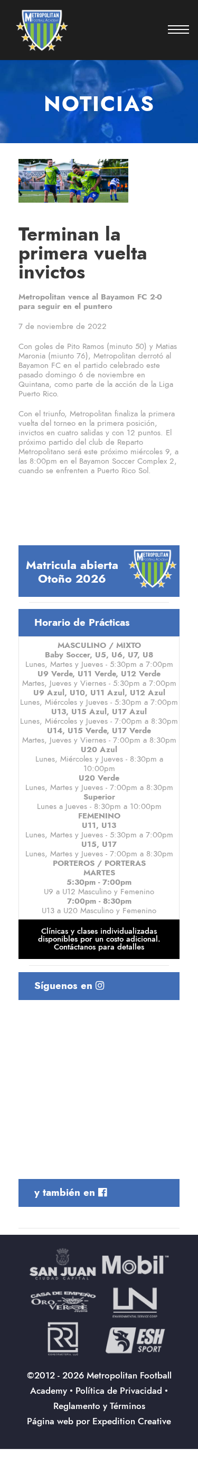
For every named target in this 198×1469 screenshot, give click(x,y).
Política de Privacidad (119, 1390)
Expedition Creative (131, 1421)
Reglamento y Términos (99, 1406)
